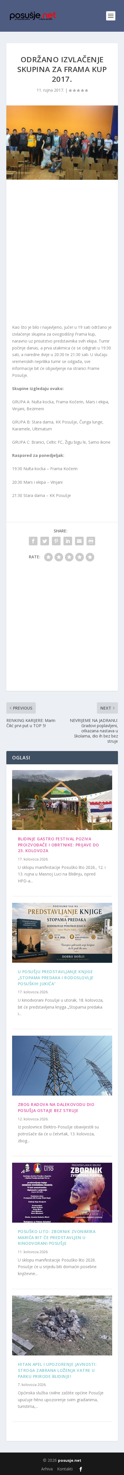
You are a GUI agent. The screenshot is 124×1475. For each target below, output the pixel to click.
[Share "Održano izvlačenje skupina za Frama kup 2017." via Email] (79, 541)
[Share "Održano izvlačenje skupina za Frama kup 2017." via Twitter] (44, 541)
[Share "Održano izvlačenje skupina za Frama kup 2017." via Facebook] (33, 541)
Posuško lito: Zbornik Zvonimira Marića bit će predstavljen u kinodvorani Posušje (57, 1237)
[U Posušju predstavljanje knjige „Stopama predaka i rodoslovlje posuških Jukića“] (62, 933)
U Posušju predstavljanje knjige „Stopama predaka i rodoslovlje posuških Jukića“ (56, 977)
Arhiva (47, 1469)
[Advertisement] (62, 253)
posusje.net (69, 1460)
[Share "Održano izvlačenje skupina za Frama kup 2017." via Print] (91, 541)
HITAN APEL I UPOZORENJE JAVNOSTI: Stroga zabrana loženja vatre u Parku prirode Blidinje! (57, 1370)
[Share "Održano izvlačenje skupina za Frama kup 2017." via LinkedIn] (68, 541)
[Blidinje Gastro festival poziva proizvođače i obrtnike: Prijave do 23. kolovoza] (62, 800)
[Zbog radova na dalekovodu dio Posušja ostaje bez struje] (62, 1066)
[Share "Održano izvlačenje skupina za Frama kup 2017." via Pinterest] (56, 541)
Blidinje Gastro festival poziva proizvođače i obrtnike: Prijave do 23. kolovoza (58, 845)
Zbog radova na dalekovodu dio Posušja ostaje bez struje (56, 1107)
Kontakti (65, 1469)
